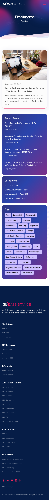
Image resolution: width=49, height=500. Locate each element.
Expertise (34, 225)
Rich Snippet (20, 252)
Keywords (30, 236)
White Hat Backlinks (32, 267)
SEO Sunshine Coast (10, 421)
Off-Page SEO (23, 241)
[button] (44, 3)
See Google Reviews (14, 257)
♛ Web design (7, 487)
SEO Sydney (7, 396)
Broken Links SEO (12, 220)
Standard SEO (7, 349)
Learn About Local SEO (15, 198)
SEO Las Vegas (8, 438)
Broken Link (17, 215)
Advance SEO (7, 358)
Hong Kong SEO (8, 370)
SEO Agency (30, 257)
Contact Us (6, 337)
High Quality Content (14, 236)
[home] (15, 3)
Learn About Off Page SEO (16, 194)
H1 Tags (30, 231)
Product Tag (25, 246)
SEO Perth (6, 417)
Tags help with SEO (13, 267)
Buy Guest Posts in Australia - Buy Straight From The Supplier (23, 137)
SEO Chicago (7, 434)
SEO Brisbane (7, 391)
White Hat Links (12, 273)
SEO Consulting (11, 185)
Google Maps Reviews (14, 231)
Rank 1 (36, 246)
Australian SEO (8, 375)
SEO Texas (6, 446)
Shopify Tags (24, 262)
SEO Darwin (7, 404)
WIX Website (27, 273)
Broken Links (31, 215)
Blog (7, 215)
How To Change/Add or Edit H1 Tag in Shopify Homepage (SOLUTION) (21, 150)
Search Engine (34, 252)
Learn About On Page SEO (16, 190)
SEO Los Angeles (8, 442)
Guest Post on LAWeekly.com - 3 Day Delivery (21, 124)
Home (4, 328)
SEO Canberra (8, 400)
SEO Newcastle (8, 413)
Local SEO (10, 241)
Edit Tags (23, 225)
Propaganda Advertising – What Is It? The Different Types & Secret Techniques (23, 163)
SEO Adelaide (7, 387)
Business (26, 220)
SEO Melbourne (8, 408)
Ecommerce (10, 225)
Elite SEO (5, 354)
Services (5, 333)
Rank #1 (9, 252)
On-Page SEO (11, 246)
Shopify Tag (10, 262)
